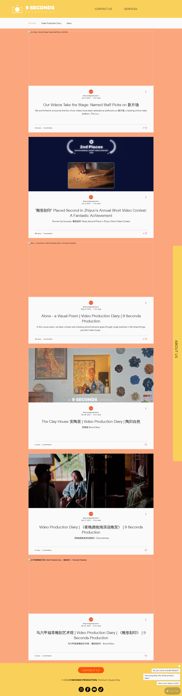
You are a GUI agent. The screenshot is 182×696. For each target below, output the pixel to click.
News (69, 23)
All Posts (32, 23)
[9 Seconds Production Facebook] (87, 689)
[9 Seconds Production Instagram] (81, 689)
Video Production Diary (51, 23)
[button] (130, 9)
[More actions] (146, 91)
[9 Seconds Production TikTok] (100, 689)
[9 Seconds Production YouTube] (94, 689)
